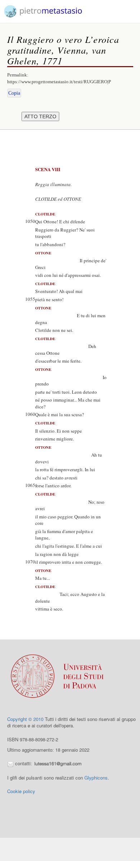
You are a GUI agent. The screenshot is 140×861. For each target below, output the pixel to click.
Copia (14, 93)
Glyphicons (96, 777)
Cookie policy (21, 791)
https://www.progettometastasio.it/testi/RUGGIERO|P (59, 81)
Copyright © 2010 (25, 719)
